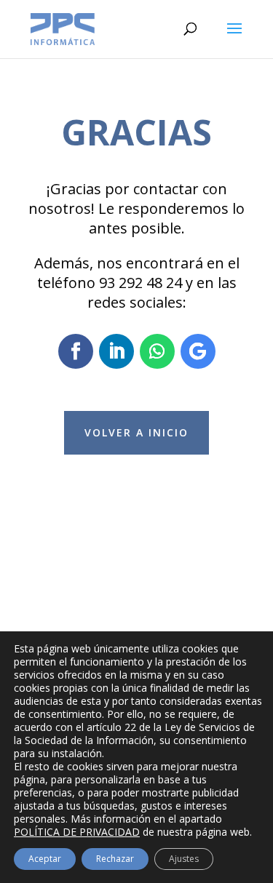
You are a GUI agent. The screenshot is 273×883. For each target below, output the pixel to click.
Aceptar (44, 858)
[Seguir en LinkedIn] (116, 351)
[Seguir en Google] (198, 351)
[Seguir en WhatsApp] (157, 351)
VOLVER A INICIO (136, 432)
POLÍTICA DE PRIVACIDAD (77, 832)
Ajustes (184, 858)
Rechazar (115, 858)
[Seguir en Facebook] (75, 351)
